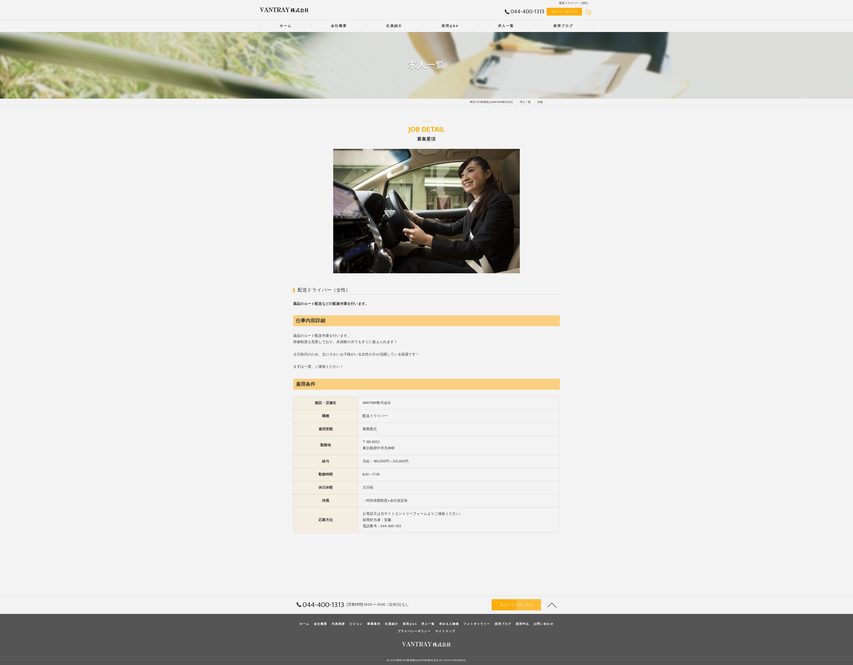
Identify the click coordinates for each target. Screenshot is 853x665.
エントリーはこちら (564, 11)
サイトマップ (445, 631)
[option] (426, 211)
